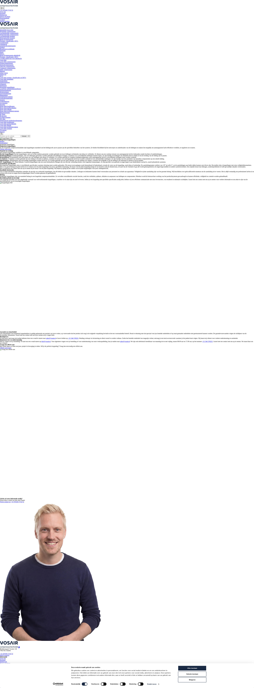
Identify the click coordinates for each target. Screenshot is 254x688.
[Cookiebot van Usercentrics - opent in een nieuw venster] (58, 684)
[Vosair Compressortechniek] (9, 6)
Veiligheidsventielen (6, 97)
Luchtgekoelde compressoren (9, 33)
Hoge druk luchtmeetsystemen (9, 111)
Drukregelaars (4, 92)
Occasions (3, 130)
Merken (2, 71)
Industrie (2, 50)
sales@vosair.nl (51, 338)
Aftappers (3, 84)
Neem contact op (5, 502)
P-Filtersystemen (5, 117)
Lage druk (3, 60)
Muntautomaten (5, 113)
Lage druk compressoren (7, 62)
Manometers (4, 95)
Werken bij (3, 15)
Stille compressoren (6, 70)
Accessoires (3, 103)
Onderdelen (3, 81)
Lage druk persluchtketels (8, 124)
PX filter (2, 119)
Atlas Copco (4, 73)
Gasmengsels (4, 42)
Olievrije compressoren (7, 66)
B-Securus (3, 116)
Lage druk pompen (6, 128)
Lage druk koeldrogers (7, 122)
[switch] (103, 684)
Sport (1, 52)
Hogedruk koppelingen (7, 87)
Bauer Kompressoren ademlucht (10, 55)
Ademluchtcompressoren (8, 46)
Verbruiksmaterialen (6, 98)
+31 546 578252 (73, 338)
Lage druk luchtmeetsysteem (9, 127)
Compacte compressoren (7, 68)
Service (2, 132)
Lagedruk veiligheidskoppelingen (10, 89)
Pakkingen (3, 85)
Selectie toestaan (192, 674)
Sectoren (2, 13)
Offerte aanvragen (5, 149)
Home (2, 141)
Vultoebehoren (4, 101)
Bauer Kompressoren (6, 39)
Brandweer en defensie (7, 49)
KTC (1, 76)
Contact (2, 20)
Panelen (2, 105)
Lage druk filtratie (5, 125)
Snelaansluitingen (5, 90)
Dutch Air (3, 74)
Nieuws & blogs (5, 16)
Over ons (3, 12)
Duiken (2, 47)
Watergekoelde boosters (7, 38)
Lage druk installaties (6, 79)
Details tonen (151, 684)
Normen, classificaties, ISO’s (9, 41)
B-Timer (2, 114)
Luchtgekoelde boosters (7, 36)
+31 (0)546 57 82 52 (6, 10)
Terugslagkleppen (5, 93)
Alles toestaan (192, 668)
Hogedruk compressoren (7, 31)
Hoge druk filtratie (6, 109)
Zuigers (2, 100)
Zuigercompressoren (6, 63)
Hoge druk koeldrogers (7, 106)
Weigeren (192, 680)
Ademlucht (3, 44)
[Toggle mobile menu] (2, 8)
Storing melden (5, 21)
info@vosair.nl (46, 341)
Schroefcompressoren (6, 65)
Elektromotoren (5, 82)
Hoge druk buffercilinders (8, 108)
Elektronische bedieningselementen (11, 120)
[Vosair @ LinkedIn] (19, 647)
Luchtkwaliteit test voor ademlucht (11, 58)
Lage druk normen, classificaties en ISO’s (13, 77)
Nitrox (2, 54)
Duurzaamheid (4, 18)
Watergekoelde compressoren (9, 35)
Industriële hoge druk (6, 30)
